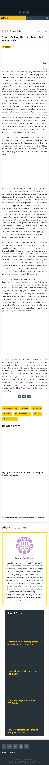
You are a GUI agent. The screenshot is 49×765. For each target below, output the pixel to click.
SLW (38, 413)
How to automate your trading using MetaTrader (22, 731)
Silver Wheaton (24, 413)
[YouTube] (21, 746)
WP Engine (36, 762)
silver (8, 413)
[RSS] (26, 746)
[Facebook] (4, 746)
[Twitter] (15, 746)
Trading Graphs (17, 759)
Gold (26, 408)
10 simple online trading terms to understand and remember (24, 643)
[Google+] (9, 746)
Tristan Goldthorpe (18, 31)
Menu (5, 18)
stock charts (11, 419)
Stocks (7, 47)
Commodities (11, 408)
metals (38, 408)
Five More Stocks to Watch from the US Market (23, 517)
